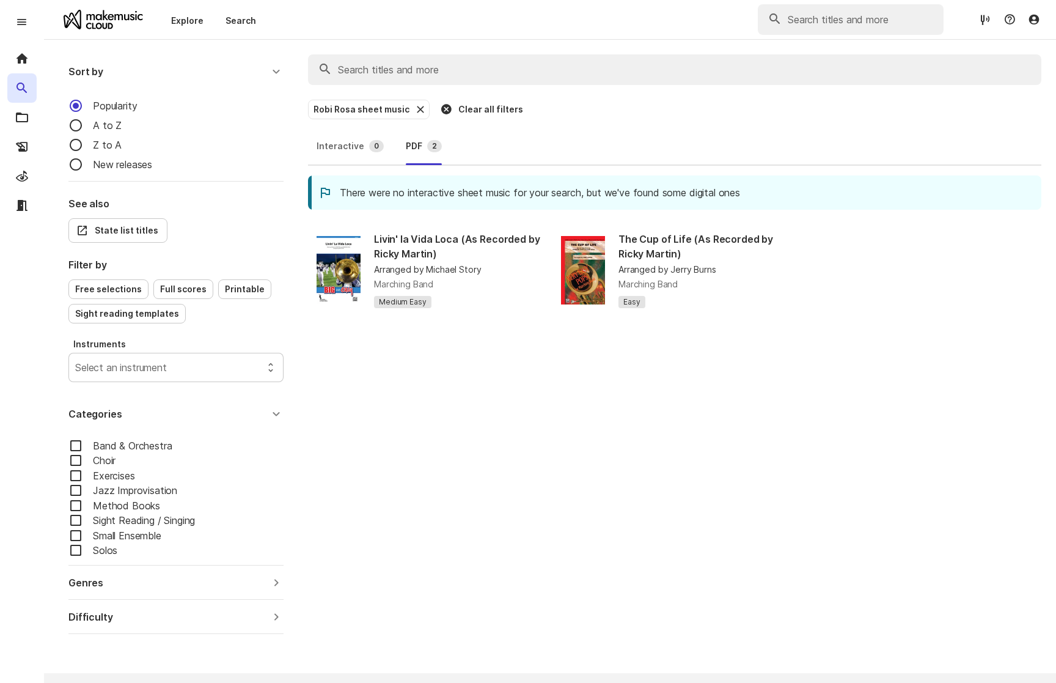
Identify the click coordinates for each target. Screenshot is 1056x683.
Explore (187, 20)
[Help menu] (1009, 19)
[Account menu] (1034, 19)
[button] (176, 71)
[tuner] (985, 19)
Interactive (348, 146)
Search (241, 20)
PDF (421, 146)
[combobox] (76, 367)
